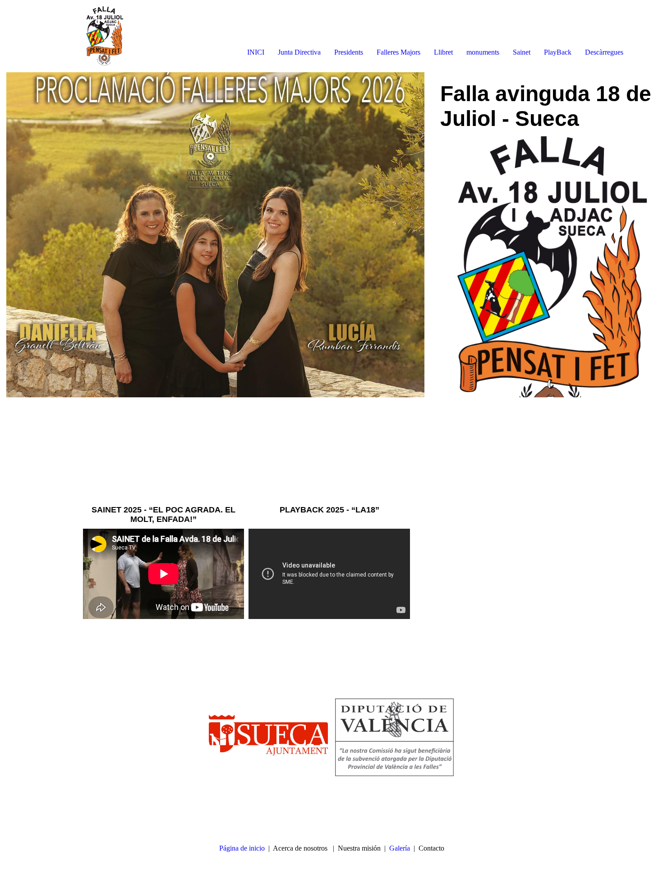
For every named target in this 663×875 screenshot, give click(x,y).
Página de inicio (242, 848)
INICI (255, 52)
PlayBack (557, 52)
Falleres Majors (398, 52)
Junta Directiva (299, 52)
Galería (399, 848)
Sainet (521, 52)
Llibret (443, 52)
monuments (482, 52)
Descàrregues (604, 52)
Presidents (348, 52)
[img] (103, 36)
